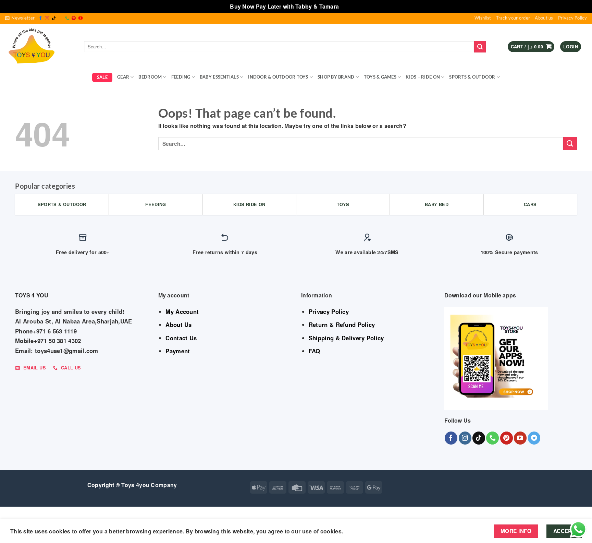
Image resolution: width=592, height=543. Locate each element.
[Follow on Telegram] (534, 438)
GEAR (123, 77)
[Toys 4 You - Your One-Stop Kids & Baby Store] (39, 47)
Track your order (513, 18)
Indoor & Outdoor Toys (278, 77)
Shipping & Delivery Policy (346, 338)
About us (544, 18)
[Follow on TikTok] (54, 18)
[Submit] (480, 46)
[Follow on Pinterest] (74, 18)
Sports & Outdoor (472, 77)
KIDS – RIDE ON (423, 77)
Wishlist (482, 18)
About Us (178, 324)
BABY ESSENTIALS (219, 77)
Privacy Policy (572, 18)
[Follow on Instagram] (47, 18)
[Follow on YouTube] (80, 18)
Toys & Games (380, 77)
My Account (182, 311)
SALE (102, 77)
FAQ (314, 351)
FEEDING (180, 77)
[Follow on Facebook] (40, 18)
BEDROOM (150, 77)
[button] (20, 18)
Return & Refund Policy (342, 324)
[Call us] (67, 18)
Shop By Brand (336, 77)
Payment (177, 351)
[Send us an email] (60, 18)
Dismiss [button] (351, 6)
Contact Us (181, 338)
